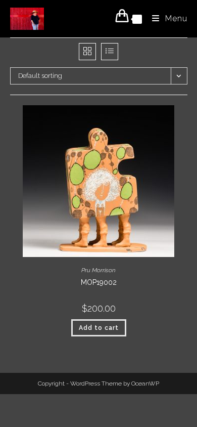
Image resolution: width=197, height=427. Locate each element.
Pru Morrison (98, 270)
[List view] (109, 51)
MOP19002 (99, 282)
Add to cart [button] (99, 327)
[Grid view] (87, 51)
